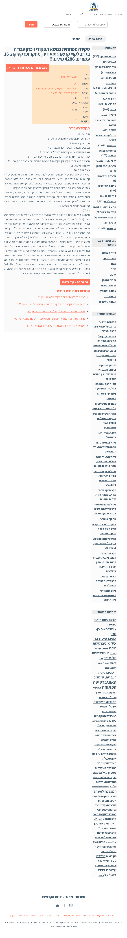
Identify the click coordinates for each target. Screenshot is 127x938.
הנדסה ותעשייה (107, 93)
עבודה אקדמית (107, 291)
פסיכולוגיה (110, 201)
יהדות (113, 109)
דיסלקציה (61, 88)
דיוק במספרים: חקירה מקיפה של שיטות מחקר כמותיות (104, 529)
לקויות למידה (70, 93)
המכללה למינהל (105, 791)
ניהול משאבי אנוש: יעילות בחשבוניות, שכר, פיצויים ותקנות (105, 461)
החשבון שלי (88, 915)
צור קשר (100, 915)
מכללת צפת (103, 860)
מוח (61, 93)
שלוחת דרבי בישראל (107, 872)
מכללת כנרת (99, 842)
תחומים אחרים (108, 217)
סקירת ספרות (108, 285)
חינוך (74, 83)
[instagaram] (71, 904)
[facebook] (64, 904)
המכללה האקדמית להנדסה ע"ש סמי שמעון (105, 744)
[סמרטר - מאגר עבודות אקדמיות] (94, 9)
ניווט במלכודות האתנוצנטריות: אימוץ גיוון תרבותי (104, 595)
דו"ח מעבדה (109, 253)
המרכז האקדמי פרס (105, 805)
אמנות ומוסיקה (108, 56)
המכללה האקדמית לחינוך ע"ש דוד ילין (104, 754)
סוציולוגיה (110, 160)
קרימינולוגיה (109, 212)
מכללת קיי (111, 865)
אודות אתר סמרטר (71, 915)
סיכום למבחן (109, 280)
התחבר (76, 39)
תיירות (112, 223)
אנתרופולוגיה (108, 67)
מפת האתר (23, 915)
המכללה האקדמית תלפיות (100, 787)
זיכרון (51, 88)
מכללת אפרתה (111, 842)
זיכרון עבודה (40, 88)
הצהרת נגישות (53, 915)
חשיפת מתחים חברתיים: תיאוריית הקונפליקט (106, 581)
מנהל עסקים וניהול (106, 135)
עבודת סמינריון (107, 301)
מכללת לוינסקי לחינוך (105, 846)
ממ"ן (113, 269)
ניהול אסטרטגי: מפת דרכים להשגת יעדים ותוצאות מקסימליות (105, 509)
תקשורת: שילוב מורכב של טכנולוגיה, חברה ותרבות (105, 326)
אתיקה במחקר (108, 519)
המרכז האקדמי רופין (106, 809)
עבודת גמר (110, 296)
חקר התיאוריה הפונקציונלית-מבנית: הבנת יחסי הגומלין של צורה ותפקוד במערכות (104, 562)
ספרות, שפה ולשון (106, 166)
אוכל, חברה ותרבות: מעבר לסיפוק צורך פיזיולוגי (105, 355)
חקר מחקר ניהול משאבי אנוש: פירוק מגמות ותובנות (105, 494)
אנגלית (112, 61)
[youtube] (58, 904)
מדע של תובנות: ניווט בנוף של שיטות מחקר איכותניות (104, 543)
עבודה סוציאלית (107, 186)
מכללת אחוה (102, 837)
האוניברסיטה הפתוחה (104, 684)
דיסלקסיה (72, 88)
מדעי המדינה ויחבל (105, 120)
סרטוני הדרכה (37, 915)
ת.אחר (101, 875)
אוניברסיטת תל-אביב (104, 655)
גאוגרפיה (111, 78)
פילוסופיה (110, 196)
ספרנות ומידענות (106, 176)
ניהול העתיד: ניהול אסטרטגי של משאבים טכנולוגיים (104, 447)
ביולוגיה (111, 72)
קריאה (54, 93)
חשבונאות (110, 104)
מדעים (112, 130)
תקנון (12, 915)
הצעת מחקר (109, 258)
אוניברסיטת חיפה (68, 76)
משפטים (111, 145)
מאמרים (110, 915)
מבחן (113, 263)
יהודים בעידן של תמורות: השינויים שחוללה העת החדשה (104, 341)
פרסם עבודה (95, 39)
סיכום (113, 274)
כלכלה (112, 114)
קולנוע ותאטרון (108, 206)
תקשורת (111, 228)
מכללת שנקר (101, 865)
